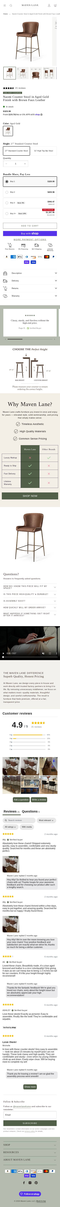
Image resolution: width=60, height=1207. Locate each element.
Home (5, 14)
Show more (30, 1087)
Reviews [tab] (12, 811)
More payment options (30, 239)
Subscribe (30, 1123)
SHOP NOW (30, 496)
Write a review (39, 799)
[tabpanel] (30, 955)
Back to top (41, 1201)
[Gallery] (30, 48)
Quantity (7, 158)
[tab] (31, 811)
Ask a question (21, 799)
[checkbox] (27, 827)
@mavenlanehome (22, 1106)
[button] (30, 735)
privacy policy (30, 1131)
